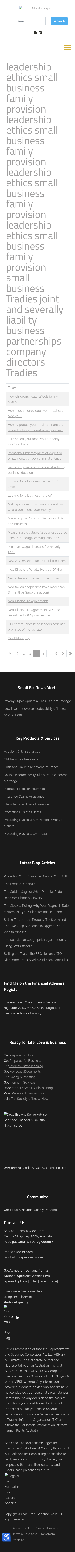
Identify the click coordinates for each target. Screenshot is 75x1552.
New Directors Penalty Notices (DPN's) (35, 569)
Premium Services (22, 1082)
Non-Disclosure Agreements (28, 601)
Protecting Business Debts (22, 812)
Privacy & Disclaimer (48, 1528)
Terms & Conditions (25, 1534)
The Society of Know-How (29, 1099)
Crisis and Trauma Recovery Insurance (31, 767)
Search (61, 21)
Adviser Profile (22, 1528)
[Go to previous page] (17, 653)
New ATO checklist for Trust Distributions (37, 561)
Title (11, 388)
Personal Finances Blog (28, 1093)
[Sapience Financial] (39, 8)
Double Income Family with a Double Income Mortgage (36, 778)
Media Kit (18, 1540)
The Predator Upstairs (19, 884)
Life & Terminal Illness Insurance (26, 804)
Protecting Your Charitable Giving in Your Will (35, 876)
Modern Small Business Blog (32, 1088)
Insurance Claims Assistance (24, 796)
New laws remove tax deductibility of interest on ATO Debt (36, 712)
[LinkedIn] (40, 32)
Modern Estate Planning (26, 1066)
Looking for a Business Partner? (30, 495)
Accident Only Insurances (22, 751)
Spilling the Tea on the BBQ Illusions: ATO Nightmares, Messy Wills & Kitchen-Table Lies (36, 957)
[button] (67, 47)
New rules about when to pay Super (33, 578)
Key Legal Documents (25, 1071)
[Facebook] (35, 32)
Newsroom (48, 1534)
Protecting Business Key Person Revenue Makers (33, 823)
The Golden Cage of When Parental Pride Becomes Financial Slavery (33, 895)
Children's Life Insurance (21, 759)
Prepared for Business (25, 1061)
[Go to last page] (70, 653)
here (33, 1013)
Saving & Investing (22, 1077)
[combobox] (30, 21)
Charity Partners (45, 1210)
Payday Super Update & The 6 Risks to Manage (37, 701)
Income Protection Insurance (24, 789)
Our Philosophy (19, 638)
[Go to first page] (10, 653)
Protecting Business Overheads (26, 834)
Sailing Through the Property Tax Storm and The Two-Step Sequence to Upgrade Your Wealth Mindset (35, 926)
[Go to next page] (63, 653)
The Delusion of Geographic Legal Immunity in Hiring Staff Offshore (36, 943)
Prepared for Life (21, 1055)
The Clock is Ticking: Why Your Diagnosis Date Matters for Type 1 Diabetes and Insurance (36, 909)
